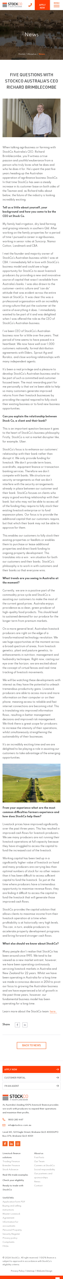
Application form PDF (14, 1202)
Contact (38, 1186)
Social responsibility (44, 1170)
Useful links (8, 1198)
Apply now (10, 1069)
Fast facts (39, 1157)
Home (21, 54)
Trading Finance (11, 1161)
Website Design (44, 1271)
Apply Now (42, 6)
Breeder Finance (11, 1165)
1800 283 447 (30, 5)
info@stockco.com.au (19, 1125)
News (37, 1182)
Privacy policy (10, 1238)
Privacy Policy (18, 1271)
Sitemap (30, 1271)
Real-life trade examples (15, 1175)
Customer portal (15, 1077)
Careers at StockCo (44, 1165)
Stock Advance (10, 1170)
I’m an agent (11, 1085)
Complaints (8, 1242)
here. (53, 1011)
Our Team (39, 1161)
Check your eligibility (13, 1180)
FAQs (6, 1246)
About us (38, 1153)
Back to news (31, 1045)
